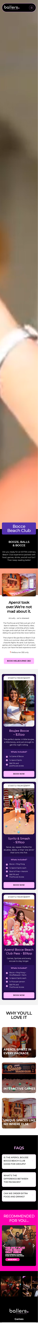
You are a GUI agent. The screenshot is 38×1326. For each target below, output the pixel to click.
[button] (31, 7)
